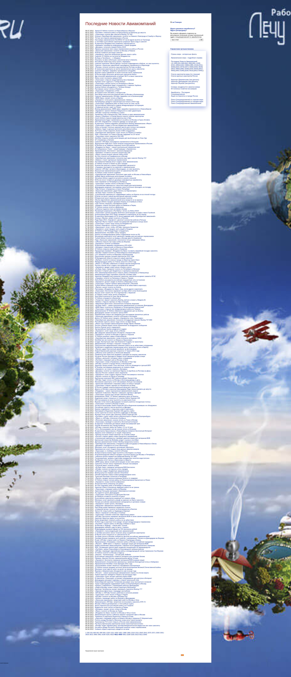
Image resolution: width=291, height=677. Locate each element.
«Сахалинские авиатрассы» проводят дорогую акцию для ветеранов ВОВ (122, 438)
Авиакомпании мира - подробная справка (186, 58)
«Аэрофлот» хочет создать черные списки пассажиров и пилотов (119, 374)
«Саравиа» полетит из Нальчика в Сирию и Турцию (114, 278)
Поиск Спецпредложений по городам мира (187, 101)
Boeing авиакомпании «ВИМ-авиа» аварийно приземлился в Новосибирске (123, 109)
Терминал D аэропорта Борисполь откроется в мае (114, 616)
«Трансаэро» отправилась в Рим (107, 91)
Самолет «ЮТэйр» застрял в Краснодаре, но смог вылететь (117, 169)
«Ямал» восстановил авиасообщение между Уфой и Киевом (117, 323)
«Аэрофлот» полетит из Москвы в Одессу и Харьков (114, 334)
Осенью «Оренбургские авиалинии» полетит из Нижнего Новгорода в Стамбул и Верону (128, 36)
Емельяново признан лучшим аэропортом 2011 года (114, 256)
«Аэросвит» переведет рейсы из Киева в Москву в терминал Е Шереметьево (123, 618)
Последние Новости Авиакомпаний (184, 61)
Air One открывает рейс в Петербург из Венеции (113, 485)
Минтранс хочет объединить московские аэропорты (114, 447)
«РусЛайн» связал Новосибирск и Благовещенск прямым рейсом (119, 549)
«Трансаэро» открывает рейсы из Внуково (110, 489)
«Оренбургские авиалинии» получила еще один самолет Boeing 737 (120, 158)
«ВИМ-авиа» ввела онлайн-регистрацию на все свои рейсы (117, 462)
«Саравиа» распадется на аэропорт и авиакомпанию (115, 167)
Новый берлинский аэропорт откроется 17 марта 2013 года (117, 351)
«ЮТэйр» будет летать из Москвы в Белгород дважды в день (117, 380)
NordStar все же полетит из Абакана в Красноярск (113, 340)
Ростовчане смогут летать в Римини (108, 89)
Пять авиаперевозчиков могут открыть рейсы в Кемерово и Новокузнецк (122, 273)
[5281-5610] (189, 70)
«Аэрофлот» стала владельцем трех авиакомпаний (114, 531)
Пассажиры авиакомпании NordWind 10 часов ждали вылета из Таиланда (122, 40)
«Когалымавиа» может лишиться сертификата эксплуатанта (117, 565)
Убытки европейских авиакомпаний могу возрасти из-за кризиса (119, 200)
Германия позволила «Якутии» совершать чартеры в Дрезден (118, 393)
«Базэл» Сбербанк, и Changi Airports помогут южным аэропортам (119, 116)
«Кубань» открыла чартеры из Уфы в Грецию (112, 302)
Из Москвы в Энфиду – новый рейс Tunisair (111, 525)
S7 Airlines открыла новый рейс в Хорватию (111, 249)
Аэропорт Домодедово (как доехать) (184, 81)
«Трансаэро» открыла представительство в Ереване (114, 80)
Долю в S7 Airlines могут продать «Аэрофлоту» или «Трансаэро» (119, 318)
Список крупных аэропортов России (184, 76)
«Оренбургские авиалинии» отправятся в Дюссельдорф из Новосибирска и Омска (126, 444)
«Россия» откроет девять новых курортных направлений (116, 436)
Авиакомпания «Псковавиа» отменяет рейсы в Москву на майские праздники (124, 542)
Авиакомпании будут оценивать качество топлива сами (115, 274)
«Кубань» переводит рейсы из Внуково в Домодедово (115, 598)
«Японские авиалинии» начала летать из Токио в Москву (116, 420)
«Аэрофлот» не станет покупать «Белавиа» (111, 369)
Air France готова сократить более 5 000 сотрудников (115, 131)
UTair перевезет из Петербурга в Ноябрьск (111, 182)
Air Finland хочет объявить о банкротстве (110, 92)
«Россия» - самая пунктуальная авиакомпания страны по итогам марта (122, 573)
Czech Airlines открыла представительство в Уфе (113, 118)
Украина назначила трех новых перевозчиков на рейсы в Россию (119, 49)
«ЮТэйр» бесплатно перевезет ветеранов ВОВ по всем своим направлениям (124, 516)
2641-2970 (147, 633)
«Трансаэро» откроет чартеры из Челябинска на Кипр (115, 385)
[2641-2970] (180, 67)
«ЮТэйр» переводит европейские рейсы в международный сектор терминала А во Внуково (129, 551)
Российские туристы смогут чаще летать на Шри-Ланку (115, 322)
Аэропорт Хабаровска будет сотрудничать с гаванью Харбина (118, 85)
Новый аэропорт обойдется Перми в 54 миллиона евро (115, 574)
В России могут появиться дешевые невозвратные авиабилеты (118, 180)
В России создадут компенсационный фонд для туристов (116, 387)
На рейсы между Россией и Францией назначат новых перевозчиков (120, 627)
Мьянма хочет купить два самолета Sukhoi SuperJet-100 (116, 414)
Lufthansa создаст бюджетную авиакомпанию (112, 471)
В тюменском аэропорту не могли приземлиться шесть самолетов (119, 69)
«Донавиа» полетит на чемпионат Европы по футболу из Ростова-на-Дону (123, 371)
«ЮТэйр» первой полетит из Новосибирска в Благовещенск (117, 253)
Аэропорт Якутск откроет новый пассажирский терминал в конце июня (121, 222)
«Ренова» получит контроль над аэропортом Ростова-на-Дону (118, 67)
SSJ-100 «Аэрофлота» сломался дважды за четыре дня (116, 122)
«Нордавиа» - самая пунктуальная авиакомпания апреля (116, 391)
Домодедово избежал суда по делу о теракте (112, 527)
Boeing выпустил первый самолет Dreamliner (111, 473)
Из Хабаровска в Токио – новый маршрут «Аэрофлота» (115, 149)
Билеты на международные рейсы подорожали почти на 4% (117, 234)
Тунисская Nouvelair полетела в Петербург (111, 476)
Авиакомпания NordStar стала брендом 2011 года (113, 564)
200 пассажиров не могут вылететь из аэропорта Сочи (115, 400)
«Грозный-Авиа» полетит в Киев (107, 465)
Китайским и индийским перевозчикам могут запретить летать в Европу (121, 347)
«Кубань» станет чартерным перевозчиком (111, 160)
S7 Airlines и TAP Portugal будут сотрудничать (112, 231)
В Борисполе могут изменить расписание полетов (113, 198)
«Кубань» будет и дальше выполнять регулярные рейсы (116, 129)
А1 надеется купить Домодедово (107, 493)
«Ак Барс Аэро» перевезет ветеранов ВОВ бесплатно (115, 467)
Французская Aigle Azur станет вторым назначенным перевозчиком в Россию (123, 143)
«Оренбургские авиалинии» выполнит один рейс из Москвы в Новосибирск (123, 174)
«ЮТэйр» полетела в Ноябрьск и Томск (109, 112)
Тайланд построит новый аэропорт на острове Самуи (115, 434)
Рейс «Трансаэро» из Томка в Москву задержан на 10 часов (117, 134)
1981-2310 (131, 633)
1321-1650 (114, 633)
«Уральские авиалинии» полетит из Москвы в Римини (115, 51)
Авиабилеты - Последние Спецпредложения (180, 93)
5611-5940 (143, 634)
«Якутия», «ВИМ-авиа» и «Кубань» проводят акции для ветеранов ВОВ (121, 544)
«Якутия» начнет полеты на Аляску (108, 287)
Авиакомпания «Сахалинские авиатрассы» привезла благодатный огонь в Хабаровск (127, 562)
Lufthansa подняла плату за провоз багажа (111, 209)
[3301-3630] (198, 67)
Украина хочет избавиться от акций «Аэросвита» (113, 433)
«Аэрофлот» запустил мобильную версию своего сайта (115, 54)
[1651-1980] (184, 65)
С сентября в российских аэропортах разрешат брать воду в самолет (121, 42)
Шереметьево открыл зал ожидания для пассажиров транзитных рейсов (122, 314)
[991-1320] (196, 63)
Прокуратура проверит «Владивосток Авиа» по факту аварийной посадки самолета (126, 251)
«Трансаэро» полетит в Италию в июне (109, 403)
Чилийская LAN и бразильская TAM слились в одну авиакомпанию (120, 114)
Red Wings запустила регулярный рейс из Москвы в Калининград (119, 94)
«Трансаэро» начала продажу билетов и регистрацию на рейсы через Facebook (125, 213)
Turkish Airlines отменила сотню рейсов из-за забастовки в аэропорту (120, 285)
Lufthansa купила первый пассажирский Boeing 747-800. (116, 456)
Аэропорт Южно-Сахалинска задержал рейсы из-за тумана (117, 487)
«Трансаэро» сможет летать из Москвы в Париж (113, 183)
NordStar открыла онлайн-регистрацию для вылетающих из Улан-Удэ (121, 138)
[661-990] (188, 63)
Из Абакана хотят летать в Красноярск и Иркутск (113, 460)
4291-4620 (110, 634)
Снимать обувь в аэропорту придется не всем (112, 629)
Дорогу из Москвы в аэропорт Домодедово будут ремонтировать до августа (123, 389)
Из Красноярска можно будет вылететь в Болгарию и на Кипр (118, 453)
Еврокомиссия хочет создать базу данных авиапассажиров (117, 449)
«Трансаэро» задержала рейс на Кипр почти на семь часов (117, 103)
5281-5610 (135, 634)
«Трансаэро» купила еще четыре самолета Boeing (114, 394)
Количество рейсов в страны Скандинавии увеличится (115, 165)
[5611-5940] (198, 70)
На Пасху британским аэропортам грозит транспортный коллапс (119, 624)
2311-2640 (139, 633)
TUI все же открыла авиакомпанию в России (111, 38)
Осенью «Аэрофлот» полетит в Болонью (110, 225)
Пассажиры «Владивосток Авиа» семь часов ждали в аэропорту (119, 289)
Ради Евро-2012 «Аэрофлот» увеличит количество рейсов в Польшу (120, 220)
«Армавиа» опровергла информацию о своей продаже (115, 45)
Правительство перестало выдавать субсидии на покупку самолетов (120, 354)
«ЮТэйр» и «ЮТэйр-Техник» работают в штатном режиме (116, 593)
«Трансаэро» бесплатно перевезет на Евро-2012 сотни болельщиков (121, 291)
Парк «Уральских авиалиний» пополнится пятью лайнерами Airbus (120, 240)
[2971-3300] (189, 67)
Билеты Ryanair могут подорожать (107, 327)
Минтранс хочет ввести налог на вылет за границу (113, 569)
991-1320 (106, 633)
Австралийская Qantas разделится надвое (111, 329)
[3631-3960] (175, 69)
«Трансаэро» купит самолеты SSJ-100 (109, 136)
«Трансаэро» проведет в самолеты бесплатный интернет (116, 422)
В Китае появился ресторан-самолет (108, 52)
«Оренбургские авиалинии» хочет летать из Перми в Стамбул (118, 132)
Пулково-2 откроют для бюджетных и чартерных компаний (117, 271)
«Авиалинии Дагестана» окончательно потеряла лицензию (117, 303)
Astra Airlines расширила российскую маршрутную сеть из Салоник (120, 280)
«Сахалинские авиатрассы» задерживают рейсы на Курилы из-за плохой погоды (125, 194)
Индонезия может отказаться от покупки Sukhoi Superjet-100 (117, 398)
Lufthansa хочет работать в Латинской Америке (112, 353)
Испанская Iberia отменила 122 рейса (109, 484)
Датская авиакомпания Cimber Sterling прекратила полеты (117, 442)
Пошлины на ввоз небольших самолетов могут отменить (116, 60)
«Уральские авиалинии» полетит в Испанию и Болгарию (116, 316)
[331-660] (181, 63)
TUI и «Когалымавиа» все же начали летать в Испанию (115, 429)
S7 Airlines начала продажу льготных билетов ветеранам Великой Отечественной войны (128, 567)
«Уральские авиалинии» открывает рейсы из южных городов (117, 383)
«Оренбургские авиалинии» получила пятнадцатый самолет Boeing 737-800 (123, 320)
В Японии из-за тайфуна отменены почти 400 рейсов (115, 145)
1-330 (87, 633)
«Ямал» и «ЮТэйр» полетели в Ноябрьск (110, 418)
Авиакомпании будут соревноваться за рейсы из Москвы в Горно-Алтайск (122, 120)
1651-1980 (123, 633)
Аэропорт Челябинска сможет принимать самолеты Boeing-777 (118, 589)
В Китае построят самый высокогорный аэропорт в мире (116, 196)
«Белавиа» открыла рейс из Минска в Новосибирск (114, 247)
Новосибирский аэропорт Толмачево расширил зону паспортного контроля (123, 582)
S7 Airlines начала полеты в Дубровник (109, 207)
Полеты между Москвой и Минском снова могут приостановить (118, 620)
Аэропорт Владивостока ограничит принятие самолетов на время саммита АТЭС (125, 276)
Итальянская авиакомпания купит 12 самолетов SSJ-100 (116, 171)
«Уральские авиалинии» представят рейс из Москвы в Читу (117, 600)
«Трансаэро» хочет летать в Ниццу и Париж (111, 594)
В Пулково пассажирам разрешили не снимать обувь (114, 367)
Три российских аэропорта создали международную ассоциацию (119, 105)
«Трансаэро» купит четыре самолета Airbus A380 (113, 576)
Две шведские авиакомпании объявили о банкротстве (115, 333)
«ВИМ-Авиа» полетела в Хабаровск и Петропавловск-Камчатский (119, 307)
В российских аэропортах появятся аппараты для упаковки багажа (120, 556)
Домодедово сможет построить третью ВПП (111, 313)
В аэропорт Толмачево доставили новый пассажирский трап (117, 424)
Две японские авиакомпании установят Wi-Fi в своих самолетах (119, 76)
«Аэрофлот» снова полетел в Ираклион (110, 482)
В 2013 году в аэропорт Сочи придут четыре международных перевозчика (122, 522)
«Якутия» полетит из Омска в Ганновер (109, 376)
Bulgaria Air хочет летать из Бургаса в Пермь (111, 607)
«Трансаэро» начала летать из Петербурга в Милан (114, 83)
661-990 (100, 633)
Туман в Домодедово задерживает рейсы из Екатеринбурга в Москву (120, 584)
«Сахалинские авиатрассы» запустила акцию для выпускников (118, 185)
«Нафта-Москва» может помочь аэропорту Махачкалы (115, 587)
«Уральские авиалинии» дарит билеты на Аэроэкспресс (116, 191)
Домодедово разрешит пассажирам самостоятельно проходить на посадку (123, 187)
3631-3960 (93, 634)
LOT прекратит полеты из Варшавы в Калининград (114, 254)
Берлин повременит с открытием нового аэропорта (114, 409)
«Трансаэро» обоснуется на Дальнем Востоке (112, 494)
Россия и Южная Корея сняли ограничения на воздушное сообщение (121, 325)
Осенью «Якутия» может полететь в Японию (111, 218)
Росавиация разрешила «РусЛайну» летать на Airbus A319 (117, 211)
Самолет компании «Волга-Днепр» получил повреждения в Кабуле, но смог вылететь (127, 63)
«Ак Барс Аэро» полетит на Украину (108, 192)
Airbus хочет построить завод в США (108, 78)
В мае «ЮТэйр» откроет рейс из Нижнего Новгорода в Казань (118, 540)
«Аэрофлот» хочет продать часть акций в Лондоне (114, 229)
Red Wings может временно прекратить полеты (112, 507)
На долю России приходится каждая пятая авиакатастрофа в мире (120, 356)
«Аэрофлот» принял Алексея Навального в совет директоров (118, 111)
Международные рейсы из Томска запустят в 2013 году (115, 262)
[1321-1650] (175, 65)
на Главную (177, 22)
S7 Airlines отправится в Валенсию (108, 298)
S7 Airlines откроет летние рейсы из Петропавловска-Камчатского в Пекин (122, 480)
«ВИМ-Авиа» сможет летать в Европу (109, 98)
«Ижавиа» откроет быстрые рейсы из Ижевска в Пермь (115, 205)
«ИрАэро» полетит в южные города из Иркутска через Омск (117, 260)
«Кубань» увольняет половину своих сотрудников (113, 358)
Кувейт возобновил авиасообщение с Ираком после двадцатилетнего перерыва (125, 545)
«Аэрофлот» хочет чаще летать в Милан (110, 331)
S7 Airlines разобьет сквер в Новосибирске (110, 336)
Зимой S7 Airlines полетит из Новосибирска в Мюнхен (115, 31)
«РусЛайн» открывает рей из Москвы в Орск (111, 360)
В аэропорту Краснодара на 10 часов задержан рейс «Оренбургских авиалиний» (125, 216)
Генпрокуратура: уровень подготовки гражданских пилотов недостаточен (122, 458)
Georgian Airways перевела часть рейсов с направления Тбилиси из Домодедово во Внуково (129, 538)
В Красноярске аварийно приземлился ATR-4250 (113, 245)
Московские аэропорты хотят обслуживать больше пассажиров (118, 382)
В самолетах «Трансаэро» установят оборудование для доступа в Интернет (123, 578)
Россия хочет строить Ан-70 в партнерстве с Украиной (115, 293)
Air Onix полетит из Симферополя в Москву (111, 156)
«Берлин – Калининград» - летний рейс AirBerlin (113, 554)
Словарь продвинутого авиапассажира (185, 87)
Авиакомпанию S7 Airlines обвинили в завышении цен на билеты (119, 311)
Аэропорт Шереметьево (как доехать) (185, 79)
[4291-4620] (193, 69)
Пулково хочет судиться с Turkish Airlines (110, 82)
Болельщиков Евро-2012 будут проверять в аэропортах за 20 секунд (120, 214)
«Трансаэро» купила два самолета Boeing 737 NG (113, 34)
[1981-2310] (193, 65)
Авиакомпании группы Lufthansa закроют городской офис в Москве (120, 614)
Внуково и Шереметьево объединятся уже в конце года (115, 571)
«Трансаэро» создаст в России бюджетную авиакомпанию (116, 125)
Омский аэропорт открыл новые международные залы (115, 474)
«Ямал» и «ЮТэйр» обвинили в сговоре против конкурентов (117, 263)
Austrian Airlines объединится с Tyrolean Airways (112, 87)
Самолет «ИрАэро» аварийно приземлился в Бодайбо (115, 71)
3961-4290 (102, 634)
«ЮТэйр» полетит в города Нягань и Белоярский (113, 363)
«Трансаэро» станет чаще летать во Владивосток (113, 223)
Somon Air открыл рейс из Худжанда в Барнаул (112, 511)
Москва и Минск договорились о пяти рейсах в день (114, 604)
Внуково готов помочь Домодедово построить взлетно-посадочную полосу (122, 402)
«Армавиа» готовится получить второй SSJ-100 (112, 152)
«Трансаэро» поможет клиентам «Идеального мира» (115, 514)
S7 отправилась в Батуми (104, 140)
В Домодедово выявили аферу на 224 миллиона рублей (116, 529)
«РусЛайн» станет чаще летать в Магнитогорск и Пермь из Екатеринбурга (122, 416)
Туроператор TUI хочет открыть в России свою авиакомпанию (118, 622)
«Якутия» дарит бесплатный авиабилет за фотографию (116, 349)
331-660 (93, 633)
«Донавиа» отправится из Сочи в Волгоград (111, 445)
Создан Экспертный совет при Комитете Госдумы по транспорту (119, 342)
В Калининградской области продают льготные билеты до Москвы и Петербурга (125, 454)
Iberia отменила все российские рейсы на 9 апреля (114, 605)
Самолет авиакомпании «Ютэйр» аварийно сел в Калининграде (119, 96)
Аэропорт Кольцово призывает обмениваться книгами (115, 491)
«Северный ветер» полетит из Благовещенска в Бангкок (116, 509)
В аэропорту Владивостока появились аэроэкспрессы (115, 43)
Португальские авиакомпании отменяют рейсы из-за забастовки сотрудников (124, 345)
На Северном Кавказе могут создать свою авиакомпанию (116, 162)
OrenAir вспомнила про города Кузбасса (110, 425)
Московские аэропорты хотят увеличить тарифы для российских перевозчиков (124, 236)
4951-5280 (126, 634)
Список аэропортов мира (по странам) (185, 74)
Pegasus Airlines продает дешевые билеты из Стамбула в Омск (118, 202)
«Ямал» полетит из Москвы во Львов (108, 611)
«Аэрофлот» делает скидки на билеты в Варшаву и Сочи (116, 282)
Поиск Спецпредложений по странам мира (187, 99)
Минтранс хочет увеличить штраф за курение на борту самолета (119, 500)
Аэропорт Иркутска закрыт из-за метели (110, 518)
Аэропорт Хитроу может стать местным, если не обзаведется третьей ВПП (123, 365)
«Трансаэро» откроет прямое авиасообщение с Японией (116, 283)
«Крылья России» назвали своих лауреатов (111, 373)
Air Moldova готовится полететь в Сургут (110, 496)
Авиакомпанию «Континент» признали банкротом (113, 151)
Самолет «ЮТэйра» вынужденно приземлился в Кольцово (117, 142)
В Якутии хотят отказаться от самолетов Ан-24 (112, 534)
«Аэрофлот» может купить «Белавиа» (109, 504)
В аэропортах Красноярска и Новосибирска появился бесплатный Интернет (123, 431)
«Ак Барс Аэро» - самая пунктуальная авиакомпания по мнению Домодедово (124, 305)
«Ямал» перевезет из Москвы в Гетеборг (110, 513)
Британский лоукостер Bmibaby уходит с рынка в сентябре (117, 440)
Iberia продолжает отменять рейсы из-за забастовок (114, 520)
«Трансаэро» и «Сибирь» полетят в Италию (111, 451)
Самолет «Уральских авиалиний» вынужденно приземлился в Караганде (122, 65)
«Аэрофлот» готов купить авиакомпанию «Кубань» (114, 100)
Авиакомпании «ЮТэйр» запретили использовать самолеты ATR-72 (120, 602)
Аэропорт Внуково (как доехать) (183, 83)
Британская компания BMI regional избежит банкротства (116, 378)
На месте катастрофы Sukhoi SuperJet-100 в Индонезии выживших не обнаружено (126, 405)
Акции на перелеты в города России (184, 96)
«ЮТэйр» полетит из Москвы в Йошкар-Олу (111, 596)
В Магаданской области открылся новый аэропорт (113, 258)
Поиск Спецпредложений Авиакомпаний (186, 103)
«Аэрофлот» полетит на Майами (107, 243)
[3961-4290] (184, 69)
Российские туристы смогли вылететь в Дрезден (113, 407)
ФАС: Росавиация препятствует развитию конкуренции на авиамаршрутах (122, 547)
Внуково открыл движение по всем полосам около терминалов (118, 72)
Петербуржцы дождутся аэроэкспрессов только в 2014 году (117, 102)
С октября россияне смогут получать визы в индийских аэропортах (120, 533)
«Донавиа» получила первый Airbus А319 (110, 47)
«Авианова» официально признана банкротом (112, 505)
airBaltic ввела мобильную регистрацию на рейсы (113, 176)
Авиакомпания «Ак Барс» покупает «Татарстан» (113, 343)
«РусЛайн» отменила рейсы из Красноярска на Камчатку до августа (120, 32)
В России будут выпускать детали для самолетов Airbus (115, 74)
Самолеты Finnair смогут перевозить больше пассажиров (116, 464)
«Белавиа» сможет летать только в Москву (111, 609)
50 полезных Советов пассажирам (184, 89)
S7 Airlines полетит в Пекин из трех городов (111, 163)
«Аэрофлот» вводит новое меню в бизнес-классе (113, 267)
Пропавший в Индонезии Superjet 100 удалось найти (114, 411)
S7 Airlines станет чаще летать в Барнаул (110, 294)
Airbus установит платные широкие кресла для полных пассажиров (120, 127)
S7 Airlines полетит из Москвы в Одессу (109, 553)
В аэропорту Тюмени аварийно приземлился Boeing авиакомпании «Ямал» (123, 123)
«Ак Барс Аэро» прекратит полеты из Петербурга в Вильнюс (117, 269)
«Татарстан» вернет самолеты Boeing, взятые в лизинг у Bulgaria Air (120, 300)
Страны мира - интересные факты (184, 54)
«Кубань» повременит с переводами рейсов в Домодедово (117, 585)
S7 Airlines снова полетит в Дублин (108, 172)
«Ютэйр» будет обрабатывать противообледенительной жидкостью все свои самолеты (127, 625)
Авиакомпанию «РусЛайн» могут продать (110, 233)
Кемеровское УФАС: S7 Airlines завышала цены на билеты (116, 396)
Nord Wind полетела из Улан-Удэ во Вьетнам (111, 296)
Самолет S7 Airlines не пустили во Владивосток (112, 56)
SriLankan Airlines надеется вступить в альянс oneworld (115, 178)
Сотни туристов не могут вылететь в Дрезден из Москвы (116, 413)
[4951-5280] (180, 70)
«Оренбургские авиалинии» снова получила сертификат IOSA (118, 338)
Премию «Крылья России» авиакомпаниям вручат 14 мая (116, 558)
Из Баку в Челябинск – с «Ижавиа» (108, 58)
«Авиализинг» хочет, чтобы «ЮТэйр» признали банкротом (116, 227)
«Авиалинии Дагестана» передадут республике (112, 591)
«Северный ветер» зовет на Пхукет (108, 107)
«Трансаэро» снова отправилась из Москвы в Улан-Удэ (115, 362)
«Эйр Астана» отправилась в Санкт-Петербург (112, 189)
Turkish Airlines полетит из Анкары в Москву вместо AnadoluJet (118, 238)
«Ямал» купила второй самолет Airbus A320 (111, 154)
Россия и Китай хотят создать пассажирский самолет (114, 265)
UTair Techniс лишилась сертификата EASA (111, 203)
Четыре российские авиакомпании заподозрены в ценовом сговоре (120, 502)
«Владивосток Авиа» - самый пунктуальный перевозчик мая (117, 147)
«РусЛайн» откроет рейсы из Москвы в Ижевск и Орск (115, 524)
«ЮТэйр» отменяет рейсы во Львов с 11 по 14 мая (114, 427)
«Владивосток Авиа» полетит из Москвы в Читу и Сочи (115, 613)
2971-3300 (156, 633)
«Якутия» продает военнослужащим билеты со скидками (116, 478)
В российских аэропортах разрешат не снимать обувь (115, 498)
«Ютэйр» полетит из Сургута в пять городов (111, 469)
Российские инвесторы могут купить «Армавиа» (112, 62)
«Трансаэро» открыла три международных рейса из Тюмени (117, 309)
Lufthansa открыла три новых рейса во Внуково (112, 242)
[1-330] (174, 63)
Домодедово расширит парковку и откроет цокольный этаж (117, 580)
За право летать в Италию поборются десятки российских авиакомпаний (122, 536)
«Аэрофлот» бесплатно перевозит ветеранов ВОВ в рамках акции (119, 560)
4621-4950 (118, 634)
